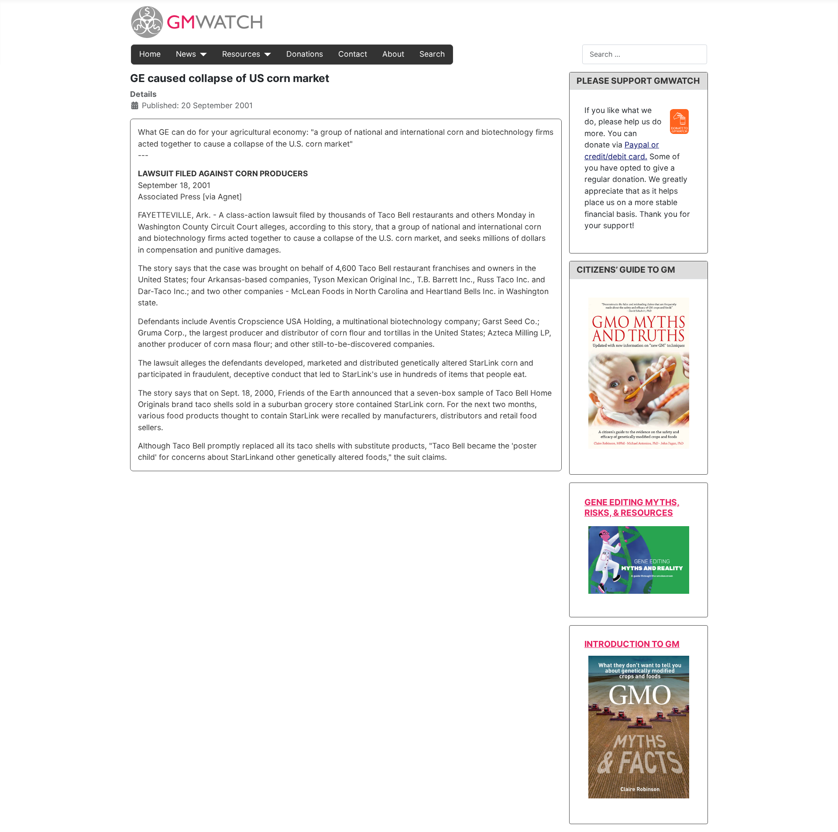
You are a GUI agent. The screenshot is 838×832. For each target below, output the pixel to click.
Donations (304, 53)
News (186, 53)
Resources (241, 53)
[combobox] (644, 54)
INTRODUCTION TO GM (632, 644)
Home (150, 53)
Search (432, 53)
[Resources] (265, 54)
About (393, 53)
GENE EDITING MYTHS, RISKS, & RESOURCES (632, 507)
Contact (352, 53)
